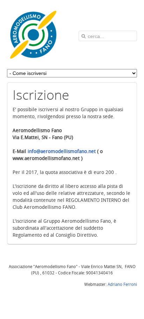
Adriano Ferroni (122, 284)
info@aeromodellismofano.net (62, 151)
